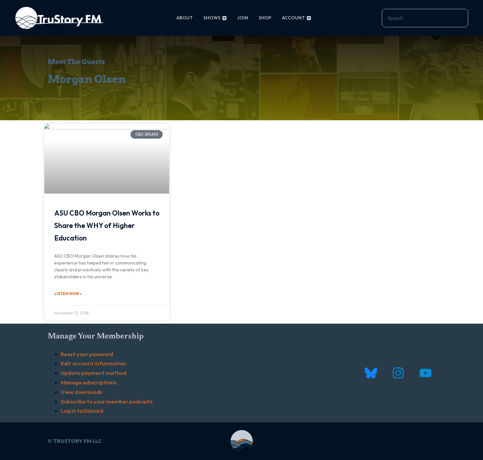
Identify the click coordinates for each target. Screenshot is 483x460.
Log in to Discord (82, 410)
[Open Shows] (224, 17)
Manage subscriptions (88, 382)
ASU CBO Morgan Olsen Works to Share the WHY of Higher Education (106, 225)
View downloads (81, 391)
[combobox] (425, 18)
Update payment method (93, 372)
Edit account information (93, 363)
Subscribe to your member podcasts (106, 401)
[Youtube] (425, 373)
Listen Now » (68, 293)
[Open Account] (309, 17)
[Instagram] (398, 373)
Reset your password (87, 354)
